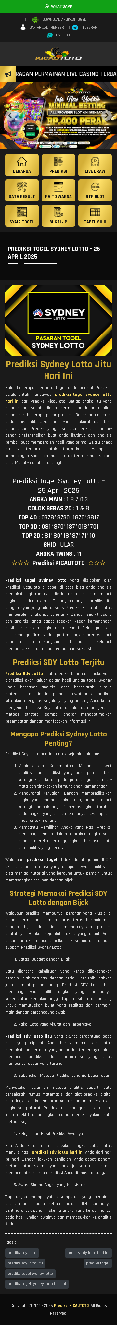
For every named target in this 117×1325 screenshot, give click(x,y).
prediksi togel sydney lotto (30, 1273)
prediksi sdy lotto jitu (25, 1263)
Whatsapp (60, 6)
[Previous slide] (10, 115)
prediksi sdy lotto (22, 1252)
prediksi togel (97, 1263)
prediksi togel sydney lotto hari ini (37, 1284)
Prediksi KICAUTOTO (71, 1305)
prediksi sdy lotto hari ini (88, 1252)
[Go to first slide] (106, 115)
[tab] (51, 143)
